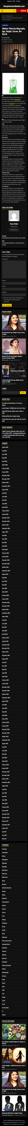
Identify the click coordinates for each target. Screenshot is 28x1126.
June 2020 (4, 708)
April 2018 (4, 800)
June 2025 (4, 496)
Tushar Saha (5, 360)
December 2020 (6, 687)
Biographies (5, 25)
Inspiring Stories (6, 944)
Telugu (3, 997)
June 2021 (4, 666)
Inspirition (4, 948)
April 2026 (4, 461)
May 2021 (4, 669)
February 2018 (5, 807)
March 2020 (5, 719)
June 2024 (4, 539)
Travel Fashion (5, 1008)
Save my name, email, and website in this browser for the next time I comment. (13, 299)
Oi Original (4, 962)
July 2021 (4, 662)
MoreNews (14, 1124)
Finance (4, 909)
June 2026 (4, 454)
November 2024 (6, 521)
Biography (4, 863)
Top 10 (3, 1001)
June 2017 (4, 835)
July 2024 (4, 535)
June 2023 (4, 581)
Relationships (5, 972)
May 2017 (4, 839)
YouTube (11, 103)
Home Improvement (6, 941)
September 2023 (6, 571)
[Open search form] (14, 10)
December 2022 (6, 602)
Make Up (4, 955)
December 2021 (5, 645)
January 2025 (5, 514)
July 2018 (4, 789)
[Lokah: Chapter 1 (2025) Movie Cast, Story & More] (14, 1056)
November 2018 (5, 775)
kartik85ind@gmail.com (8, 1115)
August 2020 (5, 701)
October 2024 (5, 525)
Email (4, 286)
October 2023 (5, 567)
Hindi (3, 933)
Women (4, 1015)
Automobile (5, 852)
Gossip (3, 926)
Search (4, 388)
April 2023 (4, 588)
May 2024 (4, 542)
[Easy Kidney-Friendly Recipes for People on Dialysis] (14, 1032)
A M (4, 336)
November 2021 (5, 648)
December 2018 (5, 772)
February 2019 (5, 765)
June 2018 (4, 793)
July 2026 (4, 451)
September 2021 (6, 655)
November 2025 (6, 479)
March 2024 (5, 549)
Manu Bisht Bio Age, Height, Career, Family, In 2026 (13, 333)
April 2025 (4, 503)
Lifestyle (4, 951)
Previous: (13, 237)
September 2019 (6, 740)
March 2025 (5, 507)
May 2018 (4, 796)
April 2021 (4, 673)
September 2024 (6, 528)
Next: (13, 243)
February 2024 (5, 553)
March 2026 (5, 465)
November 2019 (5, 733)
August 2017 (5, 828)
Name (4, 280)
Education (4, 898)
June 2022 (4, 623)
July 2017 (4, 832)
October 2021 (5, 652)
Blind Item (4, 874)
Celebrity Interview (6, 888)
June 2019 (4, 750)
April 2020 (4, 715)
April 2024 (4, 546)
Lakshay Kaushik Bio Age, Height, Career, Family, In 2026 (13, 381)
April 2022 (4, 630)
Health (3, 930)
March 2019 (5, 761)
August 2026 (5, 447)
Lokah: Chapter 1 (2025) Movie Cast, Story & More (13, 408)
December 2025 (6, 475)
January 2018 (5, 810)
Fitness (4, 912)
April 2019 (4, 757)
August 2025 (5, 489)
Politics (4, 969)
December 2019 (5, 729)
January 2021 (5, 683)
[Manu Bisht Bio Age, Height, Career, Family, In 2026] (14, 323)
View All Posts (14, 230)
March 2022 (5, 634)
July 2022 (4, 620)
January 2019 (5, 768)
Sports (3, 983)
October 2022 (5, 609)
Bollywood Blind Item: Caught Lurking (11, 416)
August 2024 (5, 532)
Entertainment (5, 902)
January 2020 (5, 726)
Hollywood (4, 937)
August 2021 (5, 659)
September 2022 (6, 613)
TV (2, 1011)
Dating (3, 895)
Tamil (3, 990)
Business (4, 884)
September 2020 (6, 698)
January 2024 (5, 556)
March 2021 (4, 676)
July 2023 (4, 578)
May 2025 (4, 500)
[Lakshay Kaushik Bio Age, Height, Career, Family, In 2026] (14, 370)
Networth (4, 958)
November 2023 (6, 564)
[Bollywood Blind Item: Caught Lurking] (14, 1103)
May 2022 (4, 627)
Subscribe (23, 11)
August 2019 (5, 743)
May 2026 (4, 458)
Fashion (4, 905)
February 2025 (5, 511)
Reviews (4, 976)
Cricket (4, 891)
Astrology (4, 849)
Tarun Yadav (6, 37)
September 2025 (6, 486)
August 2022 (5, 616)
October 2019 (5, 736)
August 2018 (5, 786)
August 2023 (5, 574)
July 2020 (4, 705)
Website (4, 292)
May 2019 (4, 754)
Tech (3, 993)
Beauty (3, 856)
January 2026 (5, 472)
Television (17, 99)
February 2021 (5, 680)
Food (3, 916)
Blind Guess (5, 870)
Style (3, 986)
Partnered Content (6, 965)
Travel (3, 1004)
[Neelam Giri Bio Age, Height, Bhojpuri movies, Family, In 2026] (14, 346)
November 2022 (6, 606)
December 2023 (6, 560)
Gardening (4, 923)
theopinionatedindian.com (14, 6)
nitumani (5, 1045)
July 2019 (4, 747)
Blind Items (5, 877)
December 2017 (5, 814)
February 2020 (5, 722)
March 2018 (4, 803)
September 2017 (6, 825)
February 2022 (5, 638)
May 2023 (4, 585)
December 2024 (6, 518)
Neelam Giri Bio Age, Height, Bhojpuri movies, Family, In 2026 (12, 357)
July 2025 (4, 493)
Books (3, 881)
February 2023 (5, 595)
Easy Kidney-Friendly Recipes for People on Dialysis (13, 1042)
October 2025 (5, 482)
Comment (5, 259)
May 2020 (4, 712)
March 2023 (5, 592)
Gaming (4, 919)
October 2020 (5, 694)
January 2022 (5, 641)
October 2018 (5, 779)
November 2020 (6, 690)
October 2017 (5, 821)
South (3, 979)
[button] (2, 10)
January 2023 (5, 599)
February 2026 (5, 468)
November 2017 (5, 817)
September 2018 (6, 782)
